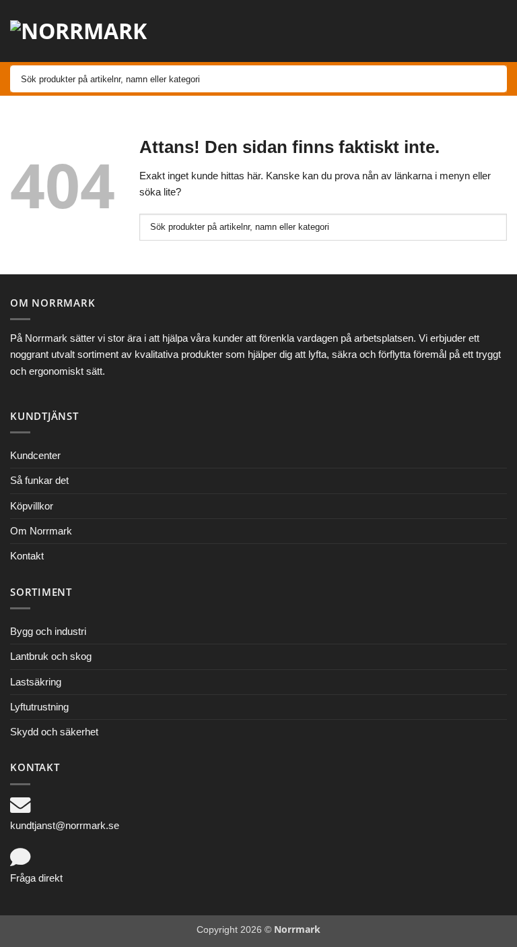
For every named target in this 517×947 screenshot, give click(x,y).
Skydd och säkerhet (54, 731)
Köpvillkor (31, 506)
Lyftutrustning (39, 706)
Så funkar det (39, 480)
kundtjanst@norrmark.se (64, 825)
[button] (404, 31)
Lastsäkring (35, 682)
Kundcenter (35, 455)
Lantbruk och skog (51, 656)
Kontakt (27, 555)
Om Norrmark (41, 531)
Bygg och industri (48, 631)
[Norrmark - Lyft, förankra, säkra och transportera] (87, 31)
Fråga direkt (36, 878)
